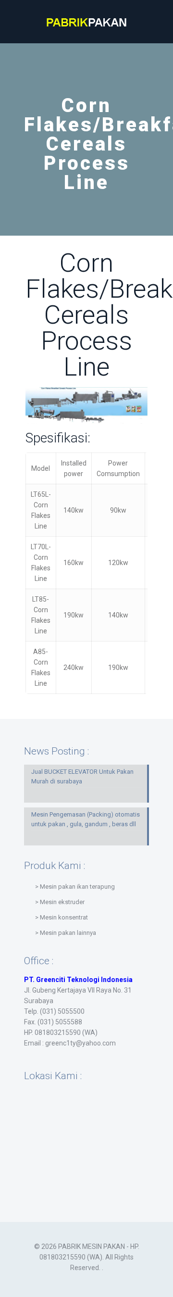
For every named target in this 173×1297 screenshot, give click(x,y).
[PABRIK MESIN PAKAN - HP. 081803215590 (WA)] (86, 21)
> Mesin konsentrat (61, 917)
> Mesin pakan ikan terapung (75, 886)
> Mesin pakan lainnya (65, 932)
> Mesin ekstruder (60, 902)
